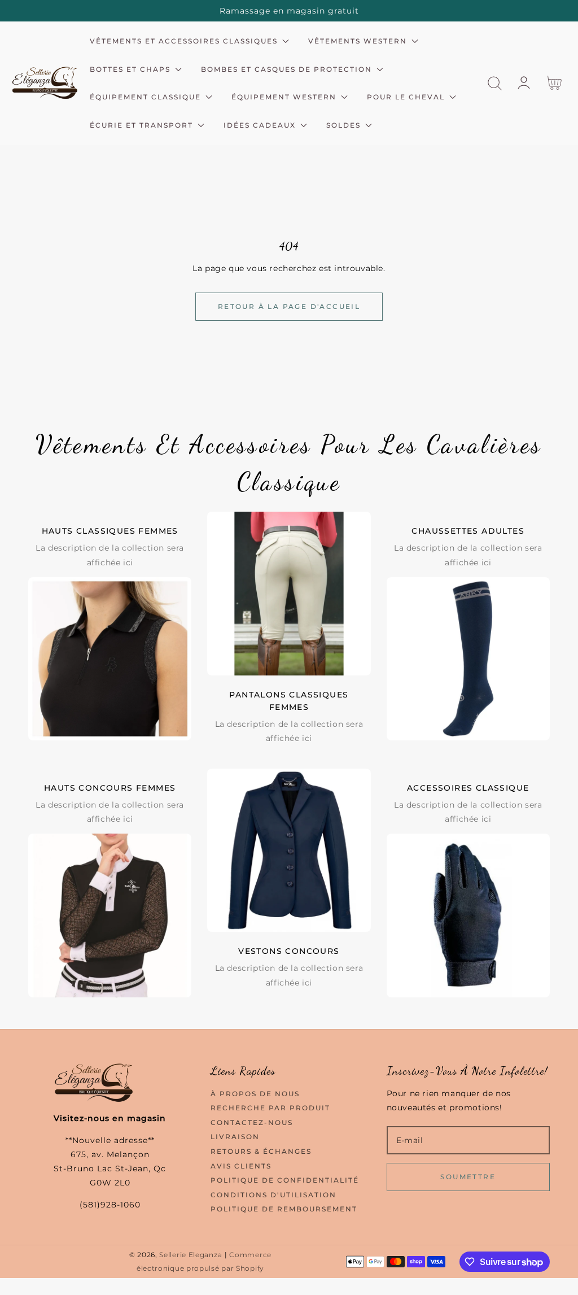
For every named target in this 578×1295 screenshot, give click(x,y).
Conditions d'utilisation (273, 1195)
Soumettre (468, 1176)
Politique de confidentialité (285, 1180)
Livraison (235, 1136)
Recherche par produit (270, 1108)
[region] (289, 10)
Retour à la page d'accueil (289, 306)
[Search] (495, 83)
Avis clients (241, 1166)
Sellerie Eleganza (190, 1255)
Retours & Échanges (261, 1151)
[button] (495, 83)
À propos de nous (255, 1093)
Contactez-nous (252, 1122)
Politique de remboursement (284, 1209)
